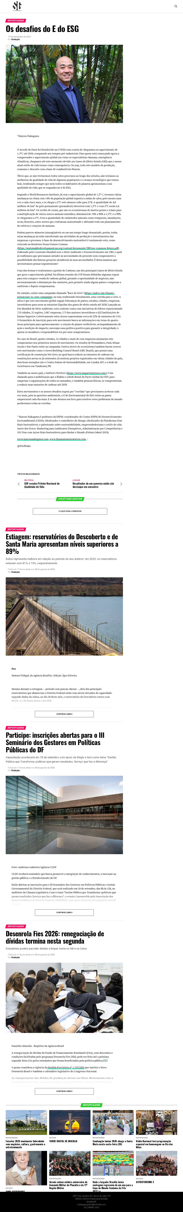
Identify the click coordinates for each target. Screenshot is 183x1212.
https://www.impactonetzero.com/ (86, 373)
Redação (15, 39)
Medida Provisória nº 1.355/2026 (65, 1067)
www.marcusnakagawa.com (32, 439)
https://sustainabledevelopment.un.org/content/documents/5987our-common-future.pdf (68, 248)
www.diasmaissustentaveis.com (68, 439)
